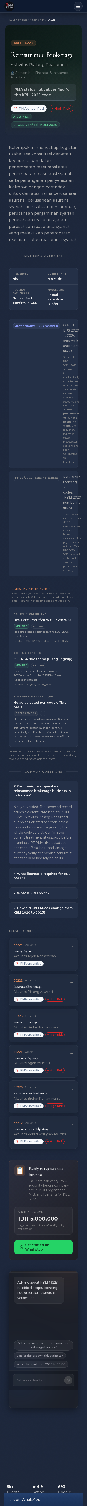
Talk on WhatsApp (23, 1499)
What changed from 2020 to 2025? (41, 1364)
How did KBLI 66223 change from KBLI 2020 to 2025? (43, 910)
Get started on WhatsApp (37, 1247)
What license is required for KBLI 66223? (42, 876)
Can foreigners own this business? (40, 1355)
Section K (38, 19)
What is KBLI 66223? (34, 893)
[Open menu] (78, 6)
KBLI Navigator (19, 19)
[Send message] (68, 1380)
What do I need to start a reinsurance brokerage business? (43, 1345)
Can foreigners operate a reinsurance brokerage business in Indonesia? (42, 790)
